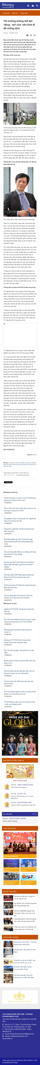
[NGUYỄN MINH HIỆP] (7, 805)
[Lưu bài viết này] (35, 35)
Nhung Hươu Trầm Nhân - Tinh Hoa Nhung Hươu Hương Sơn (25, 943)
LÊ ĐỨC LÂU (21, 794)
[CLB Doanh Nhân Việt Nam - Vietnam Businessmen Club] (8, 5)
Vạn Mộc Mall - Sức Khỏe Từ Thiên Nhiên (25, 951)
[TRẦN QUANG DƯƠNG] (7, 787)
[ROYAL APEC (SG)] (20, 997)
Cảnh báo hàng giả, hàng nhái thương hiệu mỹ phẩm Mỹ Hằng (24, 976)
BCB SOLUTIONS (12, 1062)
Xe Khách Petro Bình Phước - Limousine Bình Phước (23, 968)
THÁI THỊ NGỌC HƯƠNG (17, 818)
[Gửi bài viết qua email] (27, 35)
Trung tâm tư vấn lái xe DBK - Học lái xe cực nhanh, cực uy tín (24, 961)
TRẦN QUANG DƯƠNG (25, 785)
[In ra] (31, 35)
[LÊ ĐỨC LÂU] (7, 796)
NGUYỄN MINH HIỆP (24, 802)
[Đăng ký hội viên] (33, 5)
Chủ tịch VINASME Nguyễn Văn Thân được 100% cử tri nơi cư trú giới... (24, 913)
